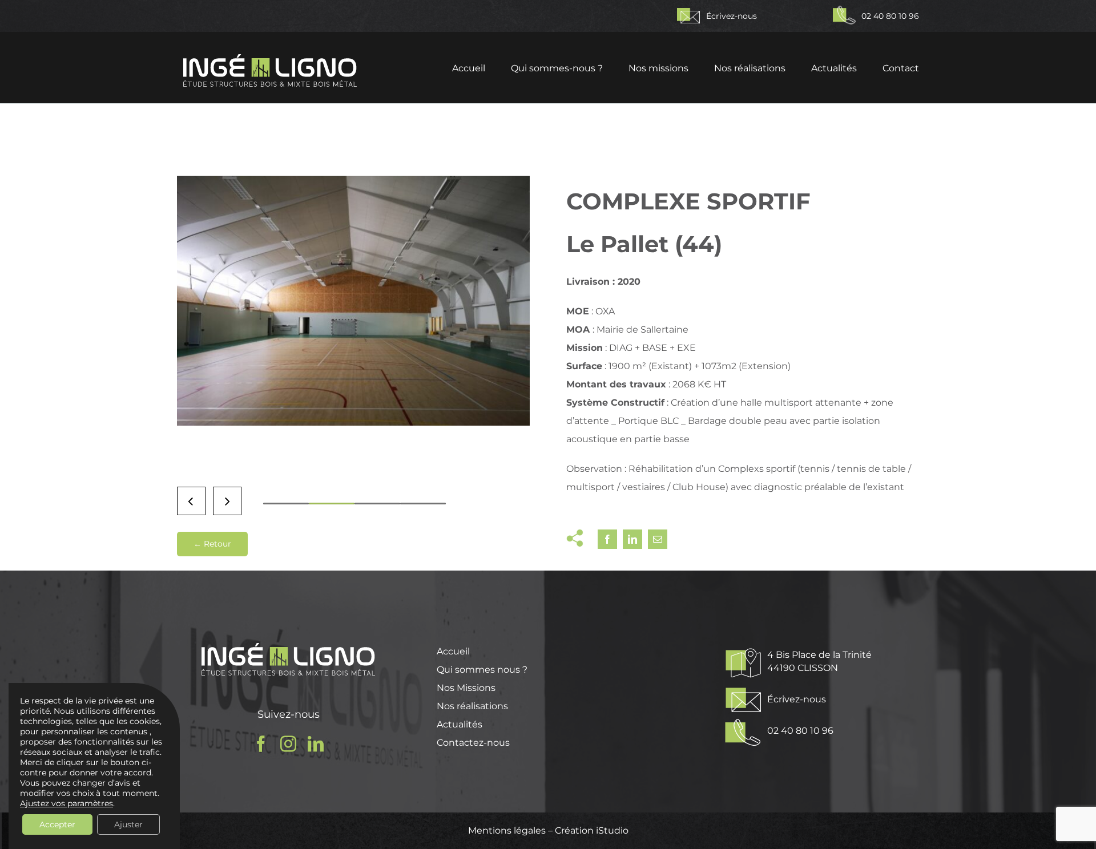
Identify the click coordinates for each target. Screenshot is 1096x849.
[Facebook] (607, 539)
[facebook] (261, 744)
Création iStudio (591, 830)
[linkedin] (316, 744)
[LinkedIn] (632, 539)
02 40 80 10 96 (890, 16)
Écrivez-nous (732, 16)
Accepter (57, 824)
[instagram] (288, 744)
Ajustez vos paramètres (66, 803)
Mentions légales (508, 830)
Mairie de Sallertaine (642, 329)
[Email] (657, 539)
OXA (605, 311)
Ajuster (128, 824)
